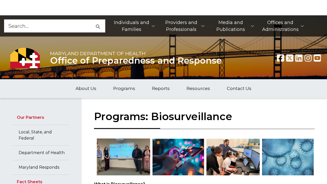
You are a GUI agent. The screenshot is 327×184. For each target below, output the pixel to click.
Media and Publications (230, 26)
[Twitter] (289, 58)
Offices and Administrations (280, 26)
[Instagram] (308, 58)
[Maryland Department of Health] (25, 58)
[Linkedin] (298, 58)
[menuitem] (134, 26)
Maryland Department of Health (98, 53)
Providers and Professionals (181, 26)
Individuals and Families (131, 26)
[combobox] (47, 25)
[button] (97, 25)
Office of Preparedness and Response (136, 60)
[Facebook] (280, 58)
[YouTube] (317, 58)
